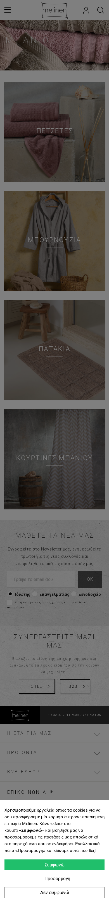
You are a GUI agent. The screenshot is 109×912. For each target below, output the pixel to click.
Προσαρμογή (56, 878)
